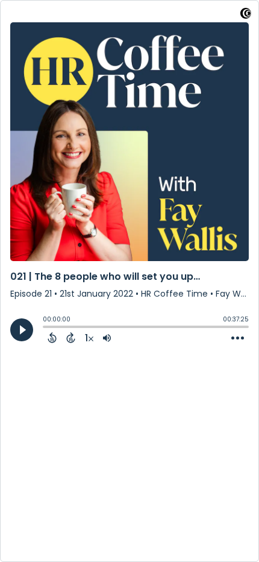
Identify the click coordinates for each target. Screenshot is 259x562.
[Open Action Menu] (237, 338)
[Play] (21, 329)
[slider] (46, 328)
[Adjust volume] (107, 337)
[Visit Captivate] (245, 15)
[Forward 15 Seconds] (70, 337)
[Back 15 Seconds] (52, 337)
